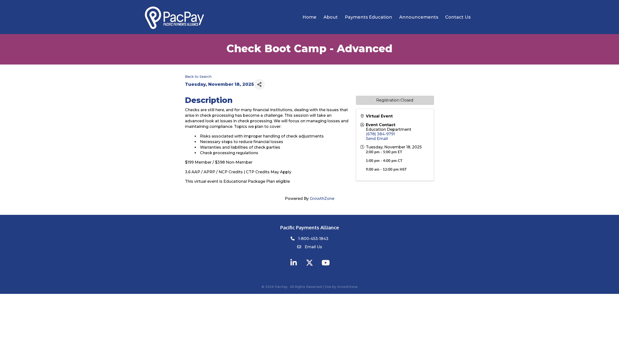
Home (309, 17)
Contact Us (458, 17)
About (331, 17)
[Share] (259, 84)
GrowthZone (322, 198)
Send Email (377, 138)
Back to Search (198, 76)
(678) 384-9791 (380, 134)
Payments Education (368, 17)
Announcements (418, 17)
